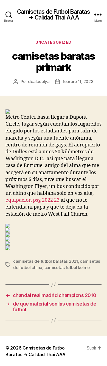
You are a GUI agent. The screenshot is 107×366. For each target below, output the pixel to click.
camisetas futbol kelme (67, 267)
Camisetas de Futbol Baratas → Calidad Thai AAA (53, 14)
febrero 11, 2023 (78, 81)
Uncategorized (53, 42)
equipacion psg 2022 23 (32, 200)
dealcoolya (38, 81)
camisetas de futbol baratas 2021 (45, 261)
